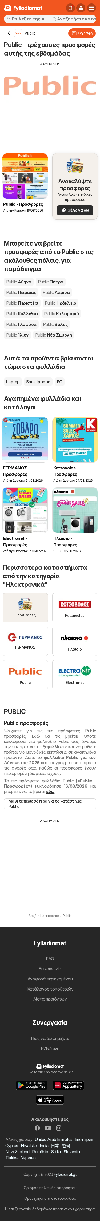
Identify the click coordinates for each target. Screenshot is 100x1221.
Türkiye (11, 1157)
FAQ (50, 958)
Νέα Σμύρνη (53, 335)
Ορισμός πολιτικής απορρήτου (50, 1187)
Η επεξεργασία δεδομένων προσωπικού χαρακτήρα (50, 1209)
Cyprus (11, 1145)
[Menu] (91, 7)
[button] (80, 7)
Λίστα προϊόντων (50, 999)
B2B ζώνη (50, 1048)
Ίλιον (17, 335)
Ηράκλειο (60, 303)
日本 (55, 1145)
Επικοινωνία (49, 968)
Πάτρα (50, 281)
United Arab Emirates (54, 1139)
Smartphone (38, 381)
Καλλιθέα (22, 313)
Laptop (13, 381)
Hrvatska (29, 1145)
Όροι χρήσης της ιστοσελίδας (50, 1198)
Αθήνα (18, 281)
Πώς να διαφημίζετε (50, 1038)
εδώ (50, 791)
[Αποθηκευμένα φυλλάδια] (70, 7)
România (40, 1151)
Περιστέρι (22, 303)
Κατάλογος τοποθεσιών (50, 989)
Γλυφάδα (21, 324)
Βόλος (55, 324)
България (84, 1139)
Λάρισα (56, 292)
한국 (66, 1145)
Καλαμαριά (61, 313)
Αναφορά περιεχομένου (50, 978)
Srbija (56, 1151)
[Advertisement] (50, 104)
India (44, 1145)
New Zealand (17, 1151)
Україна (28, 1157)
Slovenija (71, 1151)
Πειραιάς (21, 292)
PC (59, 381)
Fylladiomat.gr (65, 1174)
